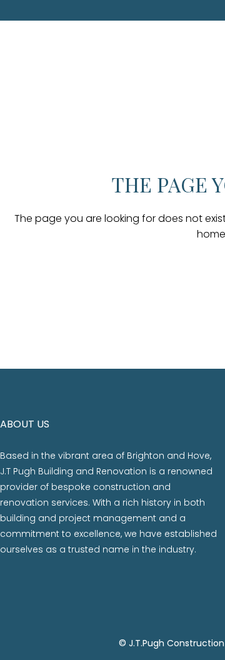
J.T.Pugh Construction (176, 643)
